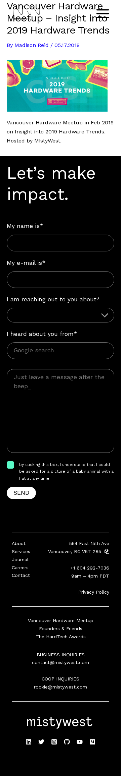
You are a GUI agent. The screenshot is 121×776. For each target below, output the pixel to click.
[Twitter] (41, 742)
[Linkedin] (29, 742)
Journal (20, 559)
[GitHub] (67, 742)
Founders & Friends (60, 628)
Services (21, 551)
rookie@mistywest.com (60, 687)
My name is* (25, 226)
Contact (21, 575)
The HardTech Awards (61, 636)
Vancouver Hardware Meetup (60, 620)
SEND (21, 492)
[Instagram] (54, 742)
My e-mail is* (26, 262)
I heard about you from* (42, 334)
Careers (20, 567)
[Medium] (92, 742)
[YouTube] (80, 742)
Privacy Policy (93, 592)
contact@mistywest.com (60, 662)
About (19, 543)
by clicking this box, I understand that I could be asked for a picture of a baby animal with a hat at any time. (66, 471)
